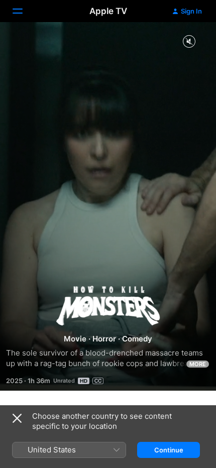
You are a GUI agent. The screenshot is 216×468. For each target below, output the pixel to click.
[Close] (17, 418)
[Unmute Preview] (189, 42)
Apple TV (108, 11)
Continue (168, 450)
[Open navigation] (24, 11)
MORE (197, 364)
